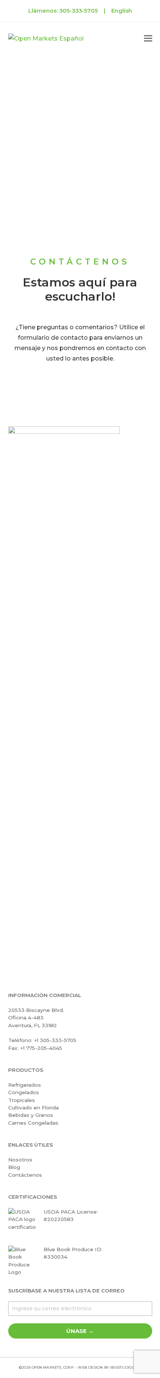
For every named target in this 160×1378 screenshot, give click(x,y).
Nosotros (20, 1160)
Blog (14, 1167)
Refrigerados (24, 1085)
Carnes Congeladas (33, 1123)
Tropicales (21, 1100)
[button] (148, 38)
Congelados (23, 1092)
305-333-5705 (78, 10)
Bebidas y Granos (30, 1115)
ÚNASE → (80, 1330)
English (121, 10)
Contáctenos (25, 1175)
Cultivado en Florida (33, 1108)
